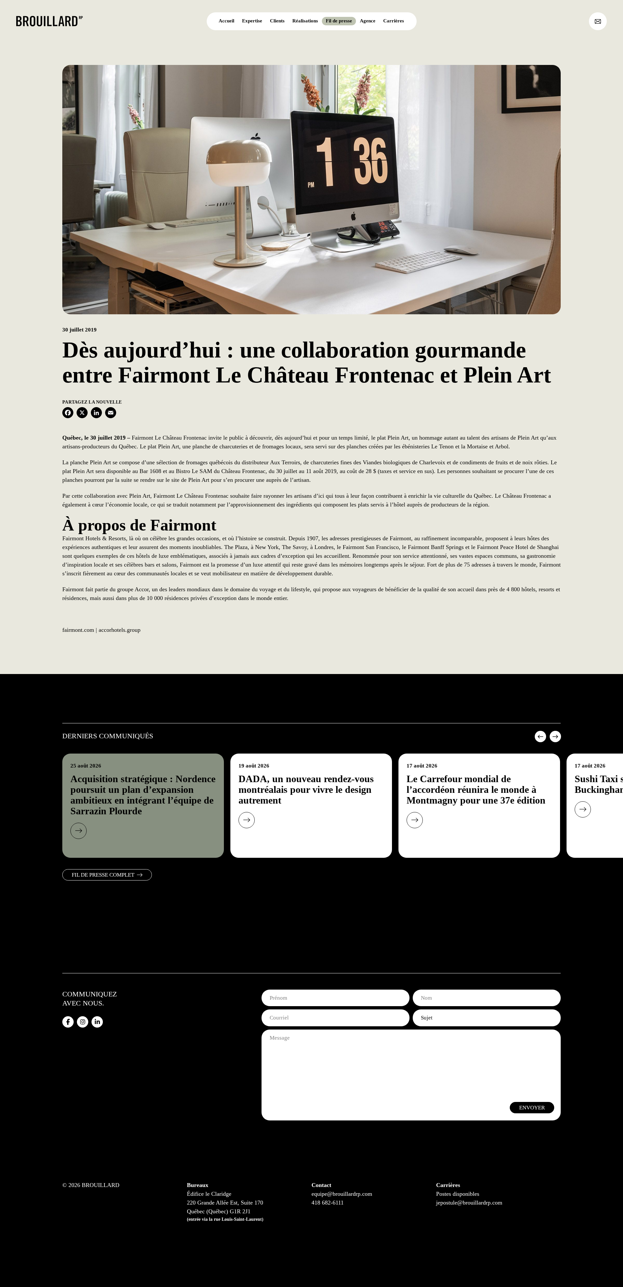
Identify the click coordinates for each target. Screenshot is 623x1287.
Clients (277, 20)
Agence (367, 20)
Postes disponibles (457, 1194)
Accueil (226, 20)
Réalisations (305, 20)
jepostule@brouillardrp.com (469, 1202)
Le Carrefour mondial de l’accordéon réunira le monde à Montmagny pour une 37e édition (476, 789)
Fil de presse (339, 20)
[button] (539, 739)
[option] (143, 806)
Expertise (252, 20)
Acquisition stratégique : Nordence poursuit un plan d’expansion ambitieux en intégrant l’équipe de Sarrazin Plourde (142, 794)
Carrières (393, 20)
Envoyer (532, 1108)
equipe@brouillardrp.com (342, 1194)
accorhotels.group (119, 630)
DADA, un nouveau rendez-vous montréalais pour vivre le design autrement (306, 789)
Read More (78, 831)
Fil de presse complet (103, 875)
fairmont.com (78, 630)
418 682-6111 (328, 1202)
